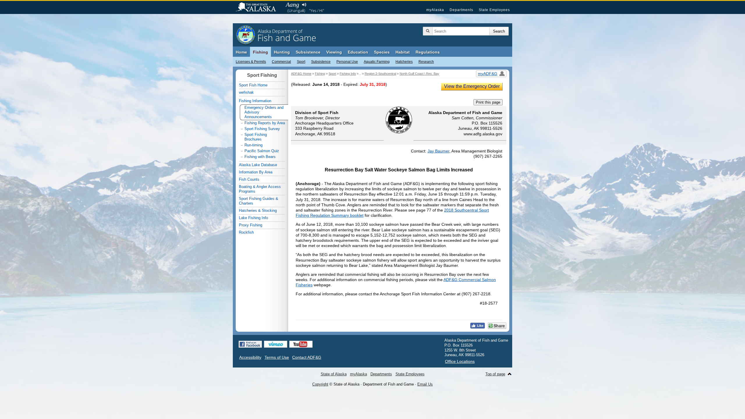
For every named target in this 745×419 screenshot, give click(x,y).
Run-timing (253, 145)
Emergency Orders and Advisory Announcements (263, 112)
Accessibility (250, 357)
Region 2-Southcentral (380, 73)
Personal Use (347, 62)
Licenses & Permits (251, 62)
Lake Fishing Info (253, 218)
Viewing (334, 52)
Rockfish (246, 232)
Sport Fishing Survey (262, 129)
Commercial (281, 62)
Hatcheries (404, 62)
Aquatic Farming (377, 62)
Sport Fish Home (253, 85)
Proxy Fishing (250, 225)
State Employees (494, 10)
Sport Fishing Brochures (255, 136)
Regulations (428, 52)
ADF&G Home (301, 73)
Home (241, 52)
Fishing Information (255, 101)
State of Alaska (259, 7)
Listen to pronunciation (304, 5)
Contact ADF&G (306, 357)
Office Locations (460, 361)
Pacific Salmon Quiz (261, 151)
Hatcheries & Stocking (258, 210)
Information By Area (255, 172)
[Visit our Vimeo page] (275, 344)
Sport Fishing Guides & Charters (258, 200)
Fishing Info (348, 73)
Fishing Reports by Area (264, 123)
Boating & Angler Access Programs (260, 188)
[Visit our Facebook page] (250, 344)
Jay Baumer (438, 151)
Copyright (320, 384)
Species (382, 52)
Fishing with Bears (260, 157)
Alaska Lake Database (258, 165)
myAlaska (435, 10)
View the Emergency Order (472, 86)
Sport (301, 62)
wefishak (246, 92)
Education (358, 52)
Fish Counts (249, 179)
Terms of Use (277, 357)
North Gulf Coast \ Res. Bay (419, 73)
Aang (292, 4)
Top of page (495, 374)
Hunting (282, 52)
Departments (461, 10)
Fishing (260, 52)
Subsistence (321, 62)
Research (426, 62)
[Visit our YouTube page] (301, 344)
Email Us (425, 384)
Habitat (402, 52)
